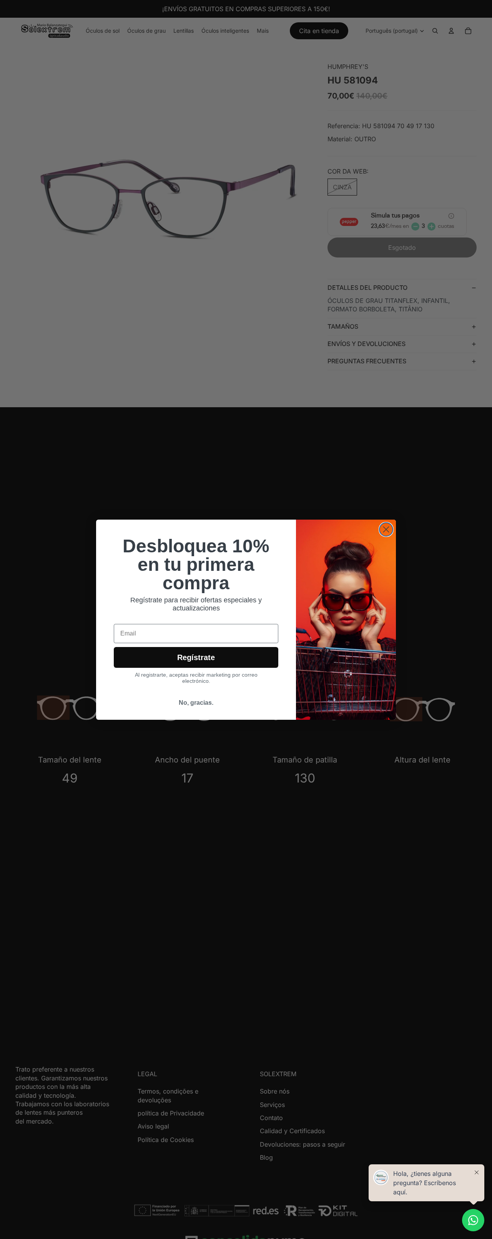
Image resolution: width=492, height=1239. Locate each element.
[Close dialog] (386, 529)
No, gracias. (196, 702)
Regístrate (196, 657)
